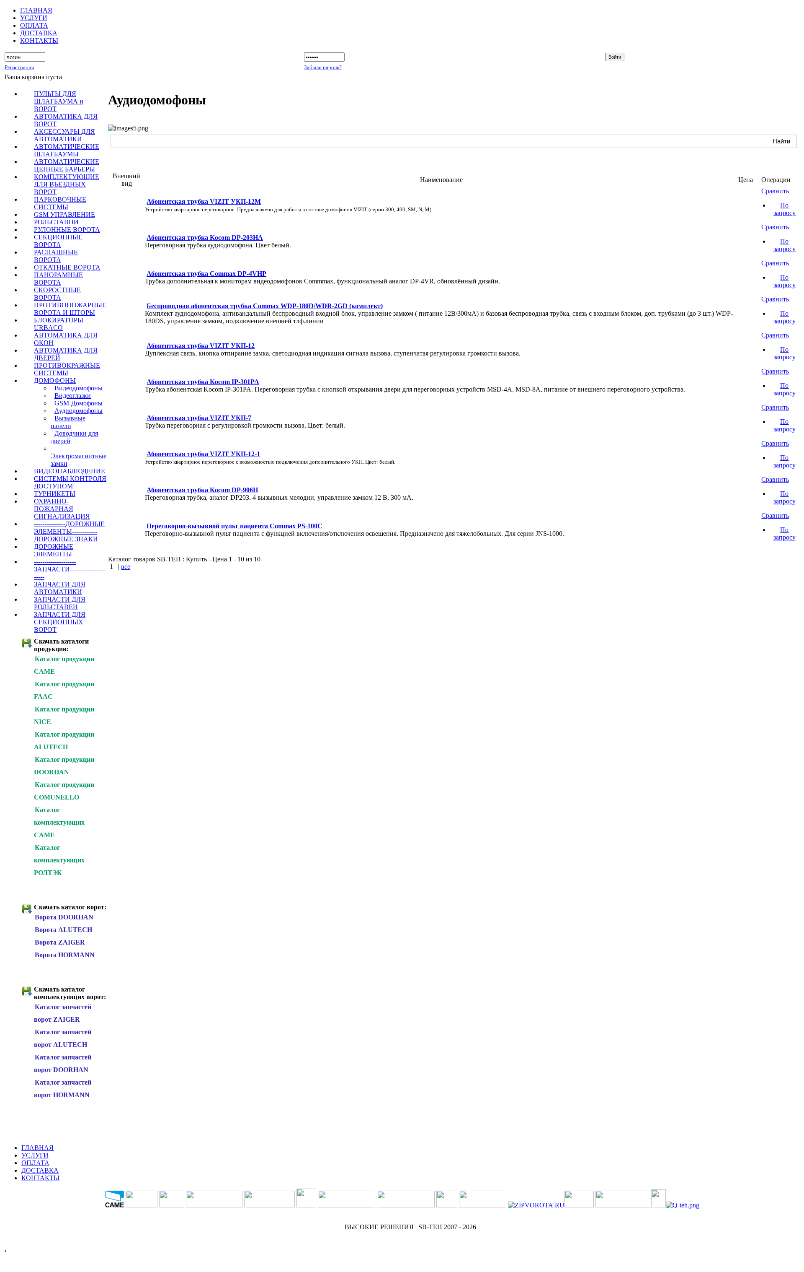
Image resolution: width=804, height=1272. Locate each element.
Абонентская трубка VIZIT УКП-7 (199, 417)
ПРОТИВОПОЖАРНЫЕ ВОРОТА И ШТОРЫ (70, 308)
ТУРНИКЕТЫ (54, 493)
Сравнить (775, 191)
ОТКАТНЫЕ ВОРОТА (67, 267)
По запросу (784, 209)
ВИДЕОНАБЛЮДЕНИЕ (69, 471)
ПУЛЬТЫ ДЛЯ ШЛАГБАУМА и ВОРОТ (58, 101)
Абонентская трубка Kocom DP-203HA (205, 237)
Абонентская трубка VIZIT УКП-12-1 (203, 453)
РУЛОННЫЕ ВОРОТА (67, 229)
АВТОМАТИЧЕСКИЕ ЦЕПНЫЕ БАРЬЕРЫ (66, 165)
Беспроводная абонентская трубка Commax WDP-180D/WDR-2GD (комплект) (265, 305)
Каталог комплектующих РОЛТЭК (59, 860)
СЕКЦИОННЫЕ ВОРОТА (58, 241)
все (125, 566)
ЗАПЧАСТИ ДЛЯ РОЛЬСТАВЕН (59, 603)
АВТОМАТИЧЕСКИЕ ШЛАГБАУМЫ (66, 150)
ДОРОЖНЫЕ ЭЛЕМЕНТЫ (53, 550)
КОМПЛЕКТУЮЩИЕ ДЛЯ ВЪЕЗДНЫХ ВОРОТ (66, 184)
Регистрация (19, 67)
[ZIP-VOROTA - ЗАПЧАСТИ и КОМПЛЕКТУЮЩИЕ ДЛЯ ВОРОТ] (536, 1205)
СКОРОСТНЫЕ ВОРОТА (57, 293)
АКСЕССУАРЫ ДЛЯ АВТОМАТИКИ (64, 135)
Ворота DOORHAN (64, 917)
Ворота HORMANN (65, 954)
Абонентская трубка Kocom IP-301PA (203, 381)
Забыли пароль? (323, 67)
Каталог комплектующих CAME (59, 822)
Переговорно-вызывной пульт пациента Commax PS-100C (234, 526)
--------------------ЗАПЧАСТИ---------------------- (70, 569)
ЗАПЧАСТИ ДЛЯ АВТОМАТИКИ (59, 588)
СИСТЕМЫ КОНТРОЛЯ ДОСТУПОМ (70, 482)
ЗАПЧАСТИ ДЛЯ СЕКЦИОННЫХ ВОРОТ (59, 622)
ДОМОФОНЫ (55, 380)
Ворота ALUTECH (63, 929)
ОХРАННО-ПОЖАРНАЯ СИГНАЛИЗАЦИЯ (62, 509)
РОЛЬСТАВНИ (56, 222)
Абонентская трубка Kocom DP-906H (202, 489)
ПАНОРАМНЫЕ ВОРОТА (58, 278)
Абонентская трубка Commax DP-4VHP (206, 273)
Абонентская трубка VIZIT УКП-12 (201, 345)
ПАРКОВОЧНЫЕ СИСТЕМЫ (60, 203)
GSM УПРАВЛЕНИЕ (64, 214)
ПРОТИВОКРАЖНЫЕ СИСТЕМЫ (67, 369)
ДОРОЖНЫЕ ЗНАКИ (66, 539)
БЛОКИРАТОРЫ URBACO (58, 324)
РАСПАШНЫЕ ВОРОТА (56, 256)
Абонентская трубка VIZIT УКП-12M (204, 201)
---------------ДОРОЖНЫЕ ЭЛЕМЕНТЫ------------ (69, 527)
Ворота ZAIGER (60, 942)
